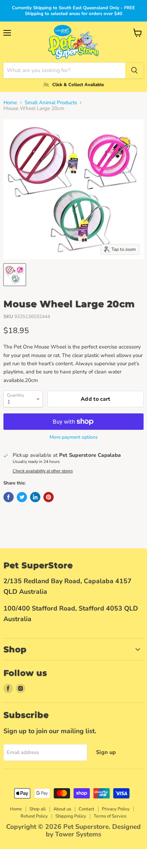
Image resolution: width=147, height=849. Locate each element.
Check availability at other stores (43, 471)
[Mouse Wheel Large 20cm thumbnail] (15, 275)
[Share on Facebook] (8, 497)
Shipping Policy (70, 816)
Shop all (37, 809)
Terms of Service (110, 816)
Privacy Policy (116, 809)
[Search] (134, 70)
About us (62, 809)
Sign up (106, 752)
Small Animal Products (51, 103)
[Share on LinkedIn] (35, 497)
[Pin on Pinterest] (48, 497)
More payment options (74, 437)
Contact (86, 809)
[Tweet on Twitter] (22, 497)
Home (10, 103)
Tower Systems (78, 834)
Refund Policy (34, 816)
